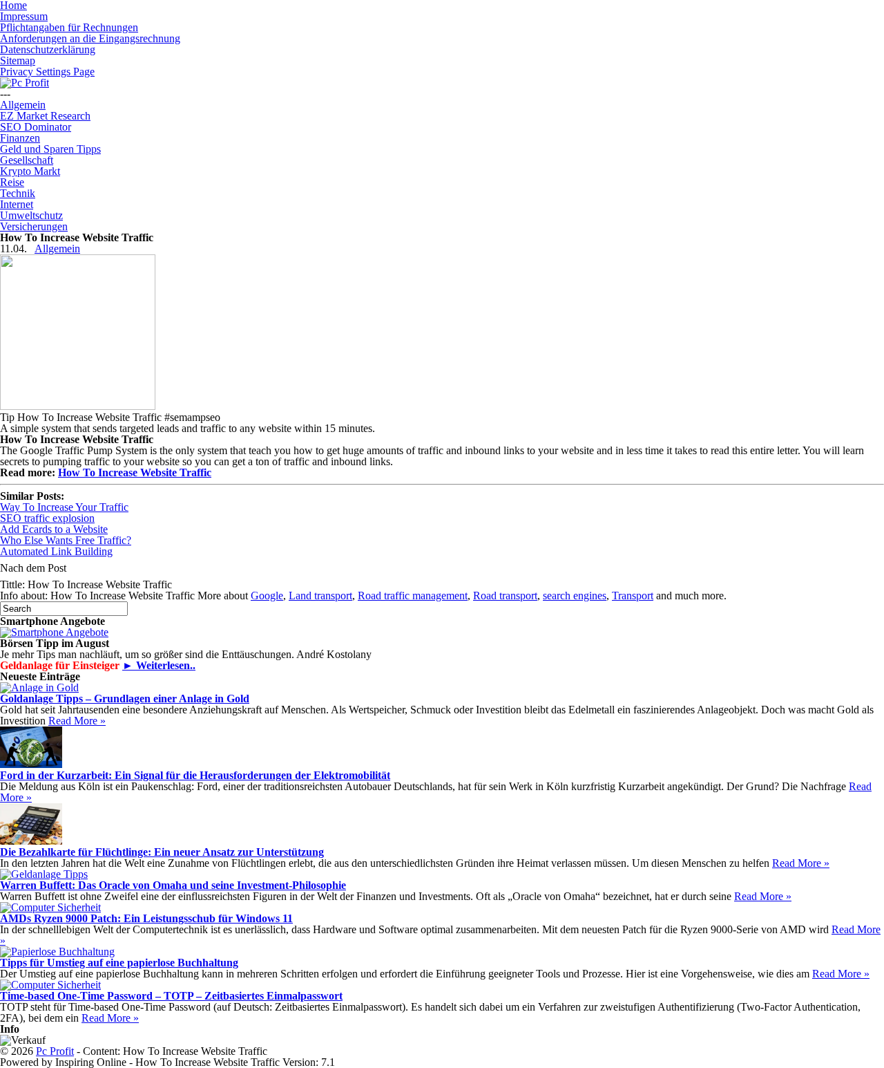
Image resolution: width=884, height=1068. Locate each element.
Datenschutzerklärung (47, 49)
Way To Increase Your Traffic (64, 507)
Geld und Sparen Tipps (50, 149)
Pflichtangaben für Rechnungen (69, 27)
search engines (574, 595)
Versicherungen (34, 226)
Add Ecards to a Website (54, 529)
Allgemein (23, 105)
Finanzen (20, 138)
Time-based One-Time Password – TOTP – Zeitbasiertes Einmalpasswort (171, 996)
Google (267, 595)
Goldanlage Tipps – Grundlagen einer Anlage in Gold (124, 698)
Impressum (24, 16)
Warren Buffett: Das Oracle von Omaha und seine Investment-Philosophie (173, 885)
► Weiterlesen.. (158, 665)
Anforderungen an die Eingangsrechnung (90, 38)
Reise (12, 182)
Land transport (320, 595)
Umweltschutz (31, 215)
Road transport (505, 595)
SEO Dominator (35, 127)
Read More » (77, 721)
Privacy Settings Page (47, 71)
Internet (16, 204)
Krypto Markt (30, 171)
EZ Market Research (45, 116)
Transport (632, 595)
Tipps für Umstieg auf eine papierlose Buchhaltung (119, 962)
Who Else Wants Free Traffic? (65, 540)
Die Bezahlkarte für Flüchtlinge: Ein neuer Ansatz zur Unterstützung (162, 852)
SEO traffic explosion (47, 518)
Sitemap (17, 60)
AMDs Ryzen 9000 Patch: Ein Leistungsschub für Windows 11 (146, 918)
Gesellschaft (26, 160)
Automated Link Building (56, 551)
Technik (17, 193)
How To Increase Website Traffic (134, 472)
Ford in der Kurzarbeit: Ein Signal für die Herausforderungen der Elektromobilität (195, 775)
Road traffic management (413, 595)
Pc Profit (55, 1051)
